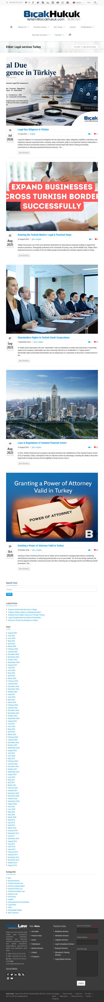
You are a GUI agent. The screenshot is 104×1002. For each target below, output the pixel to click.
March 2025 (12, 678)
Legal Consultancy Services (64, 944)
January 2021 (13, 790)
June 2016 (11, 847)
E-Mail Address (85, 937)
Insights (32, 134)
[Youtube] (57, 2)
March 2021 (12, 785)
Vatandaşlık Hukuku (15, 910)
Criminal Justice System (16, 886)
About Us (22, 27)
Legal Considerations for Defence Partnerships (24, 618)
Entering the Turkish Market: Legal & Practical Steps (44, 234)
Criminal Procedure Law (16, 891)
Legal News (12, 905)
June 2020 (11, 809)
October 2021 (12, 769)
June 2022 (11, 756)
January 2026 (13, 652)
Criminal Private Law (15, 889)
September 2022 (14, 748)
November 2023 (13, 713)
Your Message (82, 949)
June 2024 (11, 697)
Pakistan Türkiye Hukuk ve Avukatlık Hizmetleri (24, 612)
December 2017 (13, 833)
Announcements (13, 881)
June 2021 (11, 777)
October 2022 (12, 745)
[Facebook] (33, 2)
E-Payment (35, 957)
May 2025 (11, 673)
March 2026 (12, 646)
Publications (86, 27)
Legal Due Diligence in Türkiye (33, 129)
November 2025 (13, 657)
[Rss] (23, 974)
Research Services (61, 948)
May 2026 (11, 641)
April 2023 (11, 732)
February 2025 (13, 681)
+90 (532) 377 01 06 (15, 2)
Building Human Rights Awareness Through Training (26, 615)
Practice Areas (40, 27)
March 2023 (12, 734)
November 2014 (13, 860)
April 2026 (11, 644)
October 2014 (12, 863)
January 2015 (13, 855)
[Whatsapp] (62, 2)
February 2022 (13, 761)
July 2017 (11, 836)
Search (9, 594)
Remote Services (39, 34)
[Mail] (67, 2)
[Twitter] (37, 2)
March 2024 (12, 702)
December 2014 (13, 857)
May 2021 (11, 780)
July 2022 (11, 753)
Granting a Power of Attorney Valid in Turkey (41, 545)
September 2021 (14, 772)
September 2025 (14, 662)
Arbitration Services (62, 936)
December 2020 (13, 793)
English (78, 2)
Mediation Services (61, 931)
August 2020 (12, 804)
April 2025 (11, 676)
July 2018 (11, 823)
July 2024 (11, 694)
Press (10, 907)
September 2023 (14, 718)
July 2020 (11, 807)
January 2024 (13, 708)
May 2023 (11, 729)
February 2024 (13, 705)
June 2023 (11, 726)
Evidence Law (13, 894)
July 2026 (11, 636)
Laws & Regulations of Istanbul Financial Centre (42, 442)
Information (12, 897)
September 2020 (14, 801)
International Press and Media (18, 902)
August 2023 (12, 721)
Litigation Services (61, 940)
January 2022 (13, 764)
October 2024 (12, 692)
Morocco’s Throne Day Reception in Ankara (23, 620)
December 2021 (13, 766)
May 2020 (11, 812)
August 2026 (12, 633)
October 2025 (12, 660)
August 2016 (12, 841)
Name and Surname (87, 926)
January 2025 (13, 684)
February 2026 (13, 649)
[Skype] (42, 2)
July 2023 (11, 724)
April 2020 (11, 815)
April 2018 (11, 825)
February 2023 (13, 737)
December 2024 (13, 686)
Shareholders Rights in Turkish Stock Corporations (44, 337)
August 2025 (12, 665)
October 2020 (12, 799)
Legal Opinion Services (63, 959)
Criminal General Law (15, 883)
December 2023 (13, 710)
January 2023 (13, 740)
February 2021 (13, 788)
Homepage (55, 994)
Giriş (88, 2)
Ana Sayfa (35, 931)
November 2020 (13, 796)
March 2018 (12, 828)
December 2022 (13, 742)
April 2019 (11, 820)
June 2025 (11, 670)
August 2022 (12, 750)
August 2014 (12, 865)
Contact (30, 2)
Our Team (58, 27)
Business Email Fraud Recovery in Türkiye (22, 610)
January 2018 (13, 831)
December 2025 (13, 654)
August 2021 (12, 774)
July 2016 (11, 844)
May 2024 (11, 700)
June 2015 (11, 849)
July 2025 (11, 668)
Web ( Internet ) (13, 913)
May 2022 (11, 758)
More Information (24, 152)
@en (33, 239)
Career (73, 27)
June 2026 (11, 638)
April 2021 (11, 782)
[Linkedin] (47, 2)
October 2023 (12, 716)
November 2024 (13, 689)
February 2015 (13, 852)
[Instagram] (52, 2)
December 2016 (13, 839)
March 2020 (12, 817)
